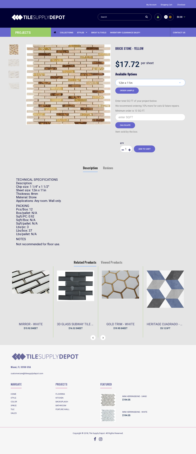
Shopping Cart (166, 5)
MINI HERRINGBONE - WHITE (134, 412)
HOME (13, 394)
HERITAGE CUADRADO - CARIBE (169, 324)
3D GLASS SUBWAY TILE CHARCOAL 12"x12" (87, 324)
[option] (68, 84)
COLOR (14, 402)
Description (90, 168)
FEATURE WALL (63, 409)
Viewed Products (111, 262)
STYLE (13, 398)
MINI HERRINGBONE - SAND (134, 396)
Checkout (181, 5)
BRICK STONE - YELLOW (129, 48)
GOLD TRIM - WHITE (120, 324)
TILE (12, 409)
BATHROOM (61, 405)
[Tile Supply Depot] (38, 20)
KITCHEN (59, 398)
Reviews (108, 168)
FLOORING (60, 394)
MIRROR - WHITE (31, 324)
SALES (14, 413)
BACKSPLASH (62, 402)
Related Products (85, 262)
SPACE (14, 405)
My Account (151, 5)
